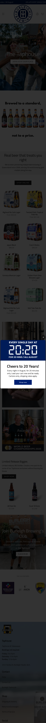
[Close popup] (43, 337)
